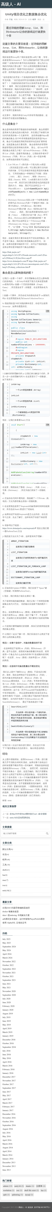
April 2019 (6, 1028)
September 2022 (9, 968)
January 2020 (7, 1009)
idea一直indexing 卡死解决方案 (16, 915)
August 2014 (7, 1147)
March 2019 (7, 1032)
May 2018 (6, 1058)
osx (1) (19, 1190)
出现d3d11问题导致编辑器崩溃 (16, 907)
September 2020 (9, 995)
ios (4, 885)
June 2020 (6, 1002)
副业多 (30, 1207)
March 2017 (7, 1102)
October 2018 (8, 1043)
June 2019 (6, 1021)
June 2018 (6, 1054)
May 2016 (6, 1136)
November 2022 (9, 961)
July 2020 (6, 998)
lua (4, 875)
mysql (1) (29, 1194)
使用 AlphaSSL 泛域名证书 (14, 922)
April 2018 (6, 1062)
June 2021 (6, 983)
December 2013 (8, 1162)
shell (6, 869)
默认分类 (7, 849)
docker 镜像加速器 (10, 911)
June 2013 (6, 1169)
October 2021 (8, 976)
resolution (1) (8, 1190)
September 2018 (9, 1047)
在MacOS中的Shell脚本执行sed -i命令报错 (28, 813)
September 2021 (9, 980)
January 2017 (7, 1110)
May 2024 (6, 950)
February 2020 (8, 1006)
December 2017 (8, 1076)
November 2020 (9, 991)
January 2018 (7, 1073)
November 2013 (9, 1166)
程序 (34, 19)
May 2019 (6, 1024)
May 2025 (6, 942)
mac (5, 880)
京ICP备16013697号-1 (42, 1207)
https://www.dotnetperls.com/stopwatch (18, 528)
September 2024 (9, 946)
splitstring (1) (17, 1194)
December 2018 (8, 1039)
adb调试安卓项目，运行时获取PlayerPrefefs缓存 (23, 919)
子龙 (11, 19)
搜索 (47, 833)
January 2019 (7, 1035)
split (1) (6, 1194)
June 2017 (6, 1091)
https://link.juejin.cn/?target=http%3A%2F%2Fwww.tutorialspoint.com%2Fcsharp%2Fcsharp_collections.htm (25, 264)
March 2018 (7, 1065)
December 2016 (8, 1114)
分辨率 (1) (40, 1186)
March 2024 (7, 957)
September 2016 (9, 1125)
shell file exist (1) (31, 1190)
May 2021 (6, 987)
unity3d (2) (19, 1186)
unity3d (6, 890)
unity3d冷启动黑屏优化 (20, 817)
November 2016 (9, 1117)
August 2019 (7, 1013)
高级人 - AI (11, 4)
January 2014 (7, 1158)
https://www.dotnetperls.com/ (14, 261)
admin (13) (7, 1186)
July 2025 (6, 939)
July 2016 (6, 1132)
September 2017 (9, 1088)
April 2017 (6, 1099)
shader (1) (30, 1186)
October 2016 (8, 1121)
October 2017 (8, 1084)
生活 (5, 854)
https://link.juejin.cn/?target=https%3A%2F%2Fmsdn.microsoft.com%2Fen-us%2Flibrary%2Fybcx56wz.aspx (24, 255)
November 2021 (9, 972)
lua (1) (43, 1190)
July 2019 (6, 1017)
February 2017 (8, 1106)
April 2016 (6, 1140)
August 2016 (7, 1129)
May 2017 (6, 1095)
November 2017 (9, 1080)
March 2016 (7, 1143)
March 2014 (7, 1155)
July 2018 (6, 1050)
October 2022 (8, 965)
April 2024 (6, 954)
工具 (6, 864)
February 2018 (8, 1069)
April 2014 (6, 1151)
